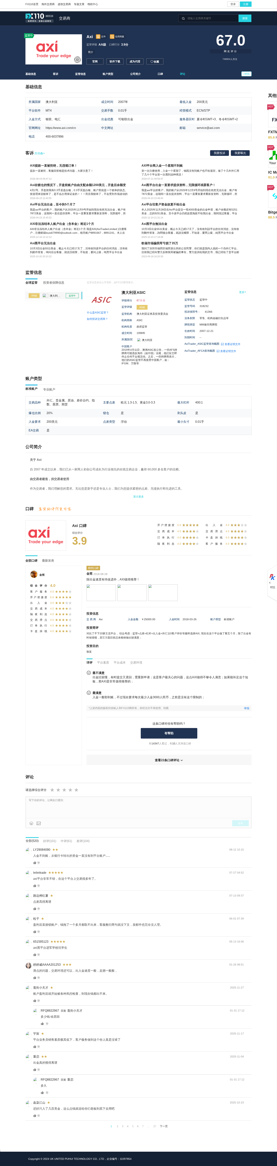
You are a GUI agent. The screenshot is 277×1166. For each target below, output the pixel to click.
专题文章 (79, 4)
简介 (90, 52)
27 (154, 1126)
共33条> (35, 153)
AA (34, 295)
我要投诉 (219, 153)
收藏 (154, 61)
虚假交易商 (64, 4)
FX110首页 (31, 4)
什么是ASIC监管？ (98, 312)
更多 (242, 292)
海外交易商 (48, 4)
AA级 (102, 44)
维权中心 (92, 4)
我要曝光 (240, 153)
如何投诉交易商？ (97, 318)
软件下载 (115, 61)
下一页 (164, 1126)
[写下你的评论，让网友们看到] (138, 807)
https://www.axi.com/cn (61, 127)
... (148, 1126)
